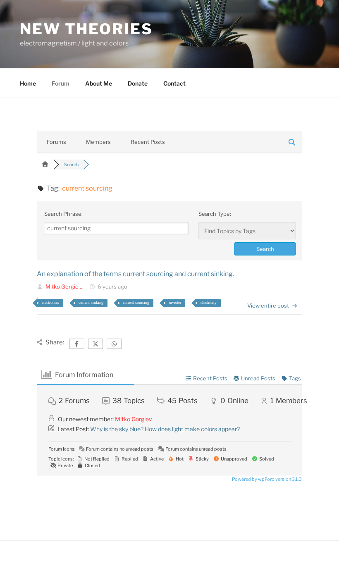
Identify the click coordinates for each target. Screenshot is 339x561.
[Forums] (45, 164)
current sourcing (136, 302)
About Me (98, 83)
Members (98, 141)
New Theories (86, 29)
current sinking (91, 302)
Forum (60, 83)
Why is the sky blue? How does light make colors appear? (165, 428)
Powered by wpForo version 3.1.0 (266, 479)
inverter (175, 302)
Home (28, 83)
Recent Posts (148, 141)
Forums (56, 141)
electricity (209, 302)
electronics (50, 302)
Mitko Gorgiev (133, 419)
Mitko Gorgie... (63, 286)
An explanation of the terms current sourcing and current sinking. (135, 274)
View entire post (268, 305)
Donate (138, 83)
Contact (174, 83)
